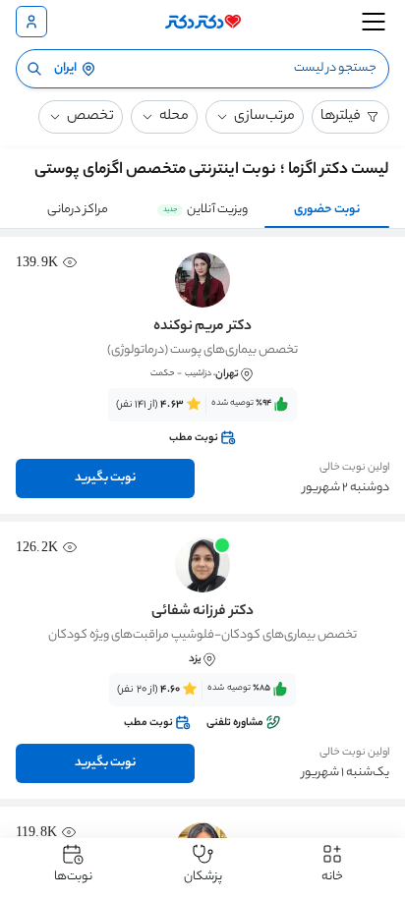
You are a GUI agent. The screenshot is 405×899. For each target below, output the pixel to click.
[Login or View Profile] (31, 21)
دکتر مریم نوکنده (202, 327)
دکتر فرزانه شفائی (202, 612)
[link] (202, 421)
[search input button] (34, 68)
